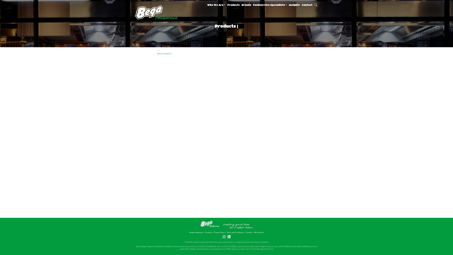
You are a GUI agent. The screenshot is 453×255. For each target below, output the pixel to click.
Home (159, 54)
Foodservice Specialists (269, 5)
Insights (294, 5)
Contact (307, 5)
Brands (246, 5)
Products (233, 5)
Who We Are (215, 5)
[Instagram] (224, 236)
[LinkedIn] (229, 236)
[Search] (315, 3)
